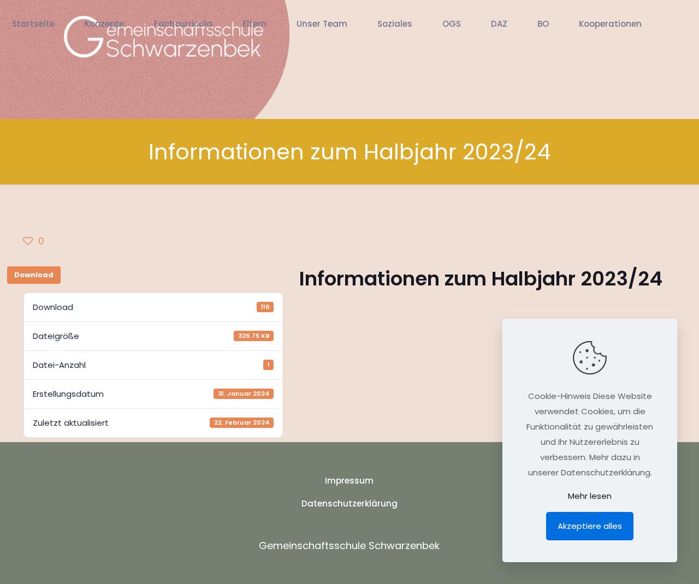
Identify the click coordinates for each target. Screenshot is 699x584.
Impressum (349, 480)
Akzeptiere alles (590, 526)
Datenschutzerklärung (349, 503)
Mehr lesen (590, 496)
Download (34, 275)
